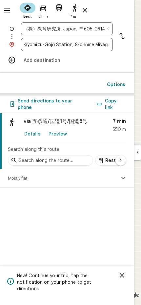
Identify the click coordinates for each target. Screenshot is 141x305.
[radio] (27, 9)
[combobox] (67, 28)
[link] (67, 141)
